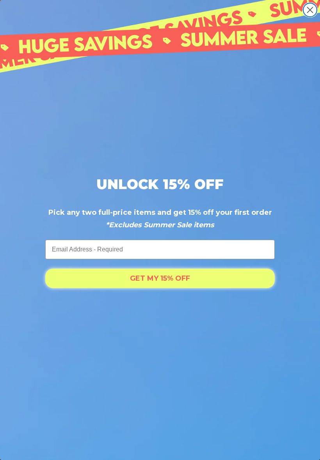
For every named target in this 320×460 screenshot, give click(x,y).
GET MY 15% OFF (160, 278)
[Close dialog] (310, 10)
